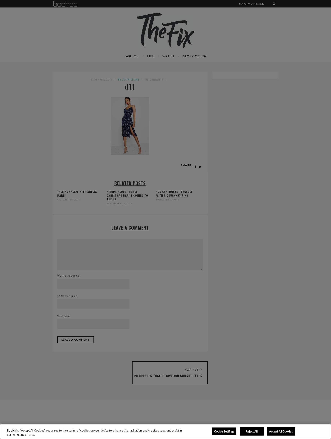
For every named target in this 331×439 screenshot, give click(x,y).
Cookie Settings (224, 431)
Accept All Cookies (281, 431)
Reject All (251, 431)
